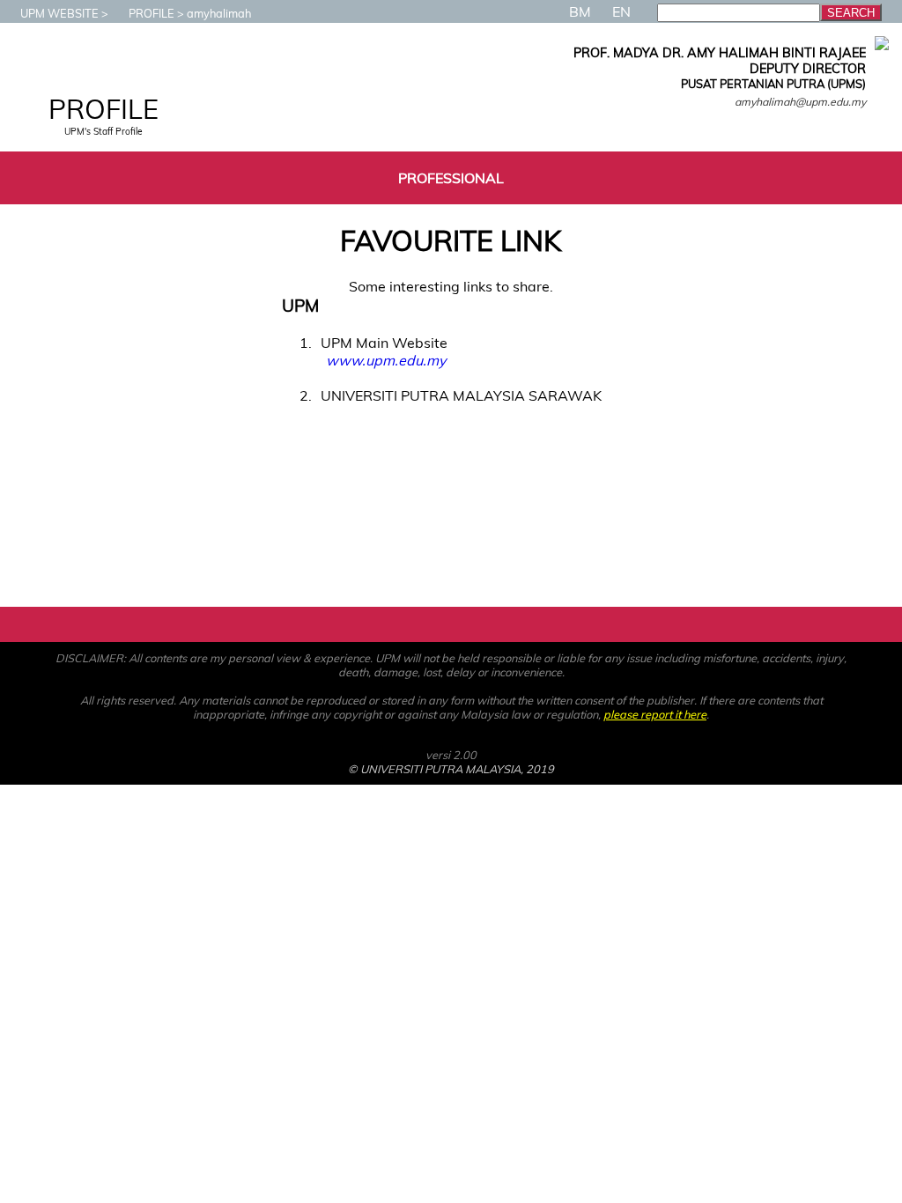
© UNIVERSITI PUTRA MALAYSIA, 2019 (451, 769)
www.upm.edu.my (386, 360)
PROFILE (151, 13)
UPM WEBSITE (59, 13)
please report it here (654, 714)
